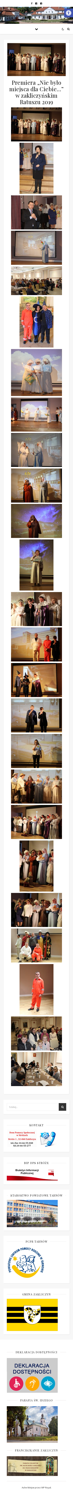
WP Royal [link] (46, 1487)
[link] (68, 13)
